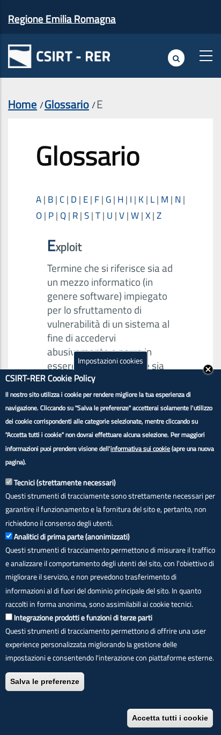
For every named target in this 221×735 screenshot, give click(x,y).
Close (208, 369)
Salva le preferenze (44, 681)
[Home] (59, 53)
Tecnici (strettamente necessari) (65, 482)
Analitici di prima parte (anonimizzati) (72, 536)
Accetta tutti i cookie (170, 718)
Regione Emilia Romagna (62, 18)
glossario (67, 104)
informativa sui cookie (140, 448)
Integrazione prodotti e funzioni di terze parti (83, 617)
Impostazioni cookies (110, 360)
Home (22, 104)
